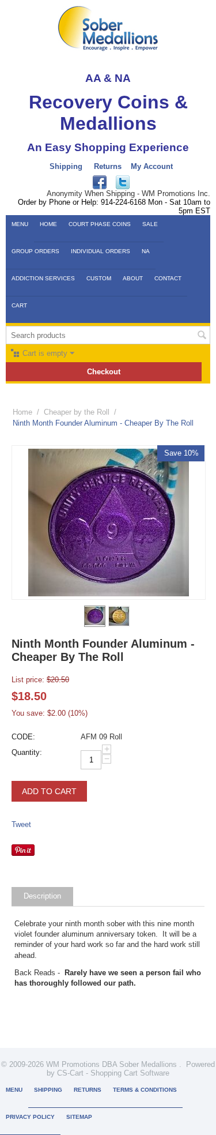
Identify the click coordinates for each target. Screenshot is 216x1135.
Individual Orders (100, 251)
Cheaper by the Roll (76, 412)
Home (48, 224)
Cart (19, 305)
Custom (98, 278)
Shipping (66, 166)
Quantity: (27, 752)
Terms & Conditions (145, 1090)
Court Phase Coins (100, 224)
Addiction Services (43, 278)
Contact (167, 278)
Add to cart (49, 791)
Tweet (21, 824)
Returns (108, 166)
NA (146, 251)
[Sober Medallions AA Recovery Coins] (108, 28)
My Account (152, 166)
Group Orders (35, 251)
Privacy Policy (30, 1117)
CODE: (23, 736)
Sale (150, 224)
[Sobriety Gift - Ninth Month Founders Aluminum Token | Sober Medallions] (108, 522)
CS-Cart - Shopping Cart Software (113, 1073)
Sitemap (79, 1117)
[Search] (201, 336)
